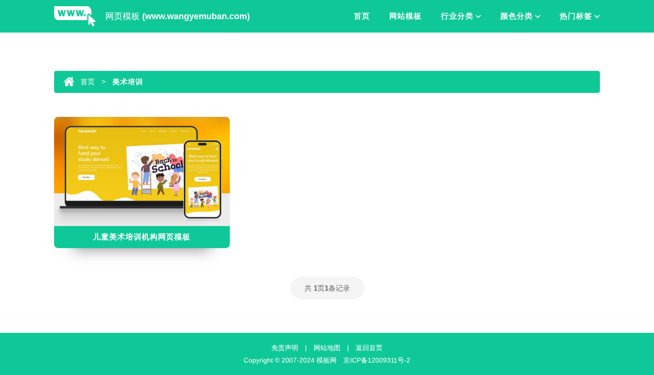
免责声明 (284, 348)
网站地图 (327, 348)
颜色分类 (516, 16)
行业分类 (457, 16)
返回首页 (369, 348)
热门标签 (576, 16)
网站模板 (405, 16)
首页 (362, 16)
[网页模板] (75, 17)
